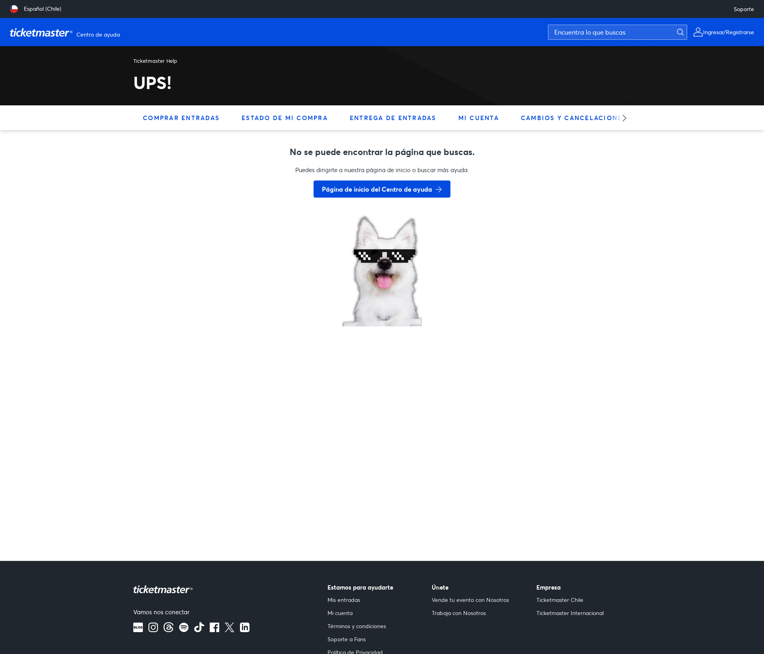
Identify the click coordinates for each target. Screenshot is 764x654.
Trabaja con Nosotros (459, 613)
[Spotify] (184, 630)
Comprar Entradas (181, 118)
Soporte (744, 9)
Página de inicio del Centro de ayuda (377, 189)
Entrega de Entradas (393, 118)
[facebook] (214, 630)
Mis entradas (343, 600)
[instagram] (153, 630)
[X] (229, 630)
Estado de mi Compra (285, 118)
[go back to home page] (382, 298)
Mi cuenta (340, 613)
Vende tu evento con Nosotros (470, 600)
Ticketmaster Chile (559, 600)
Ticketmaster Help (155, 60)
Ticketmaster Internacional (570, 613)
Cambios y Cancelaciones (574, 118)
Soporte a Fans (346, 639)
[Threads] (168, 630)
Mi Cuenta (478, 118)
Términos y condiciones (356, 626)
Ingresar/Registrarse (728, 32)
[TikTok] (199, 630)
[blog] (138, 630)
